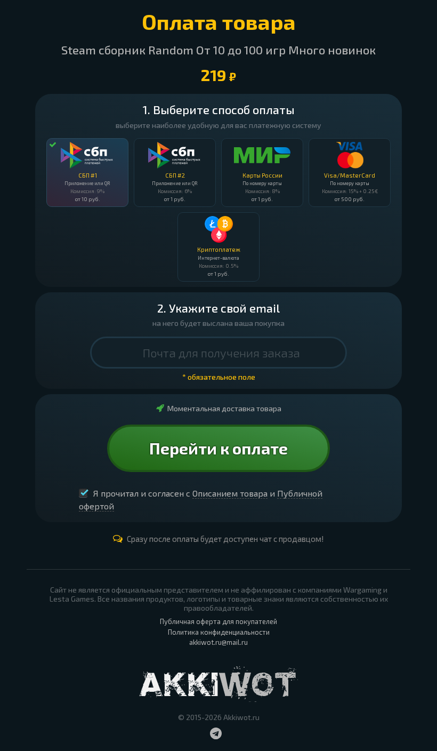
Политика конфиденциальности (219, 632)
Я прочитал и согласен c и (200, 499)
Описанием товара (230, 493)
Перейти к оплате (218, 448)
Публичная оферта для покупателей (218, 621)
